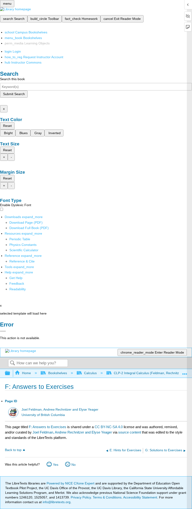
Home (26, 373)
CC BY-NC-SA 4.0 (109, 427)
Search (12, 363)
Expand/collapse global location (184, 372)
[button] (16, 283)
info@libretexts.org (56, 502)
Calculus (90, 373)
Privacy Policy (81, 497)
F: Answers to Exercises (47, 427)
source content (129, 432)
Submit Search (14, 94)
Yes (55, 464)
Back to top (13, 450)
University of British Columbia (43, 415)
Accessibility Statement (140, 497)
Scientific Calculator (23, 250)
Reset (7, 126)
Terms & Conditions (107, 497)
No (73, 464)
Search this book (12, 79)
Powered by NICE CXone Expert (71, 483)
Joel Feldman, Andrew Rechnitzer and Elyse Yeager (60, 409)
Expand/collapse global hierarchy (10, 373)
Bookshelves (57, 373)
